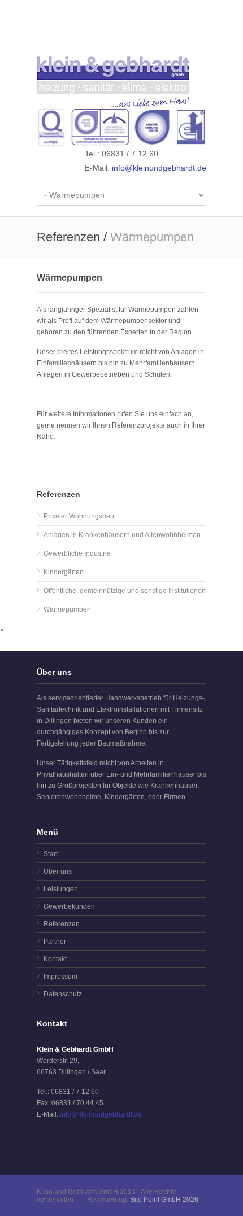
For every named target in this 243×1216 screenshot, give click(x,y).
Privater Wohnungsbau (79, 516)
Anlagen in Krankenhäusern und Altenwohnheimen (122, 535)
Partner (55, 941)
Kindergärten (64, 572)
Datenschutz (63, 994)
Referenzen (62, 924)
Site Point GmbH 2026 (164, 1200)
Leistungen (61, 889)
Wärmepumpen (67, 609)
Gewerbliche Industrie (77, 553)
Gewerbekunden (69, 906)
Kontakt (55, 959)
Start (51, 854)
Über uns (58, 871)
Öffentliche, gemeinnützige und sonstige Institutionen (125, 591)
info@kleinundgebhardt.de (159, 167)
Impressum (60, 976)
